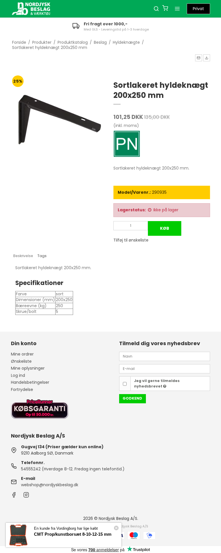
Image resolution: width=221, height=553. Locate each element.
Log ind (18, 375)
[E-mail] (164, 368)
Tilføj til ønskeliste (130, 240)
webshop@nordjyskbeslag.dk (49, 485)
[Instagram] (26, 496)
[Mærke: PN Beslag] (127, 144)
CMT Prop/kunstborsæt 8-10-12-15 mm (72, 534)
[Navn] (164, 356)
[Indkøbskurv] (165, 8)
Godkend (132, 398)
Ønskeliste (21, 361)
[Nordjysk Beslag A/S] (31, 8)
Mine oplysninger (28, 368)
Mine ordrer (22, 354)
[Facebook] (14, 496)
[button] (198, 57)
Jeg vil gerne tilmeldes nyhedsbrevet (157, 383)
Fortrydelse (22, 389)
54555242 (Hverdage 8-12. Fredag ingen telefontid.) (73, 469)
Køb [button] (164, 228)
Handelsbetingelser (30, 382)
